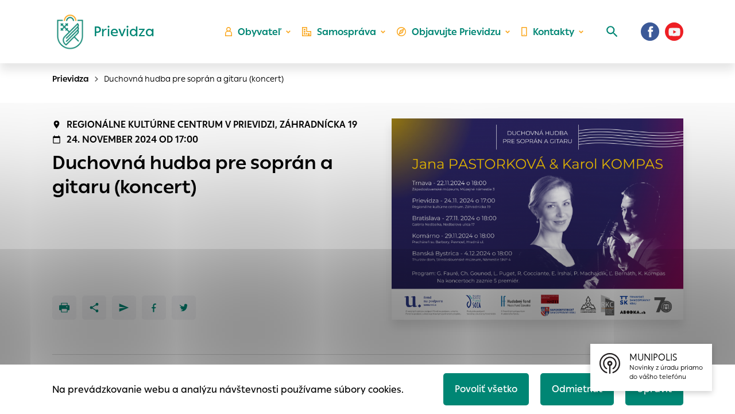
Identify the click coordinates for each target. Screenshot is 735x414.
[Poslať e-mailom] (124, 308)
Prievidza (70, 79)
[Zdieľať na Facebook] (154, 308)
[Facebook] (650, 31)
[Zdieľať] (94, 308)
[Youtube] (674, 31)
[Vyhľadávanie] (612, 31)
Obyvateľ (259, 32)
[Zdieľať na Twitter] (184, 308)
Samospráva (346, 32)
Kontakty (553, 32)
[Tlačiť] (64, 308)
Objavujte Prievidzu (456, 32)
